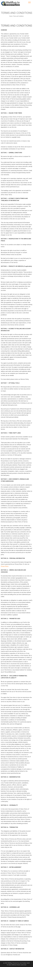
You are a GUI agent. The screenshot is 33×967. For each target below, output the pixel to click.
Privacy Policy (4, 566)
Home (10, 16)
